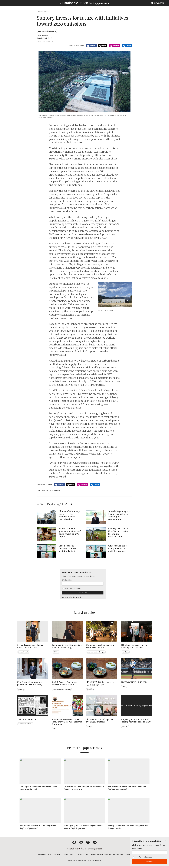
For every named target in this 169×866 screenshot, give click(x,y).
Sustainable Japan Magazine (62, 689)
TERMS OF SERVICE (82, 854)
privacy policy (78, 588)
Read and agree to (73, 588)
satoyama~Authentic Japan (47, 31)
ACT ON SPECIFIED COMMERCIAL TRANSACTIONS (107, 854)
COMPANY (129, 854)
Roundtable (125, 652)
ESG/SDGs (56, 652)
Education (125, 726)
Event (89, 726)
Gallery (124, 686)
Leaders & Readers (23, 652)
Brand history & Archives (25, 724)
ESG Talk (21, 689)
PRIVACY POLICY (68, 854)
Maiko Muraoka (43, 37)
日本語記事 (90, 689)
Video (54, 729)
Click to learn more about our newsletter (78, 576)
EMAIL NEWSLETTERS (44, 854)
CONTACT (57, 854)
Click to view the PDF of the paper (48, 490)
